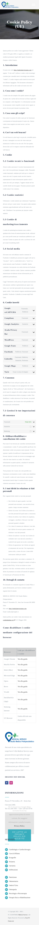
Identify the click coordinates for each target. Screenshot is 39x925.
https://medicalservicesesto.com (22, 70)
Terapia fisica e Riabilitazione (19, 898)
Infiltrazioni (13, 870)
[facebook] (6, 782)
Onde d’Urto (13, 885)
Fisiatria (12, 862)
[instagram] (11, 782)
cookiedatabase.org (8, 620)
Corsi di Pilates (14, 853)
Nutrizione (13, 877)
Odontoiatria (13, 881)
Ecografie (12, 858)
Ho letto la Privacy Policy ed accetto (19, 835)
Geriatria (12, 866)
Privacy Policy (19, 826)
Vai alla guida (22, 659)
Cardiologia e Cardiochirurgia (19, 849)
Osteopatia (13, 889)
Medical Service (23, 915)
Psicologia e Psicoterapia (18, 893)
